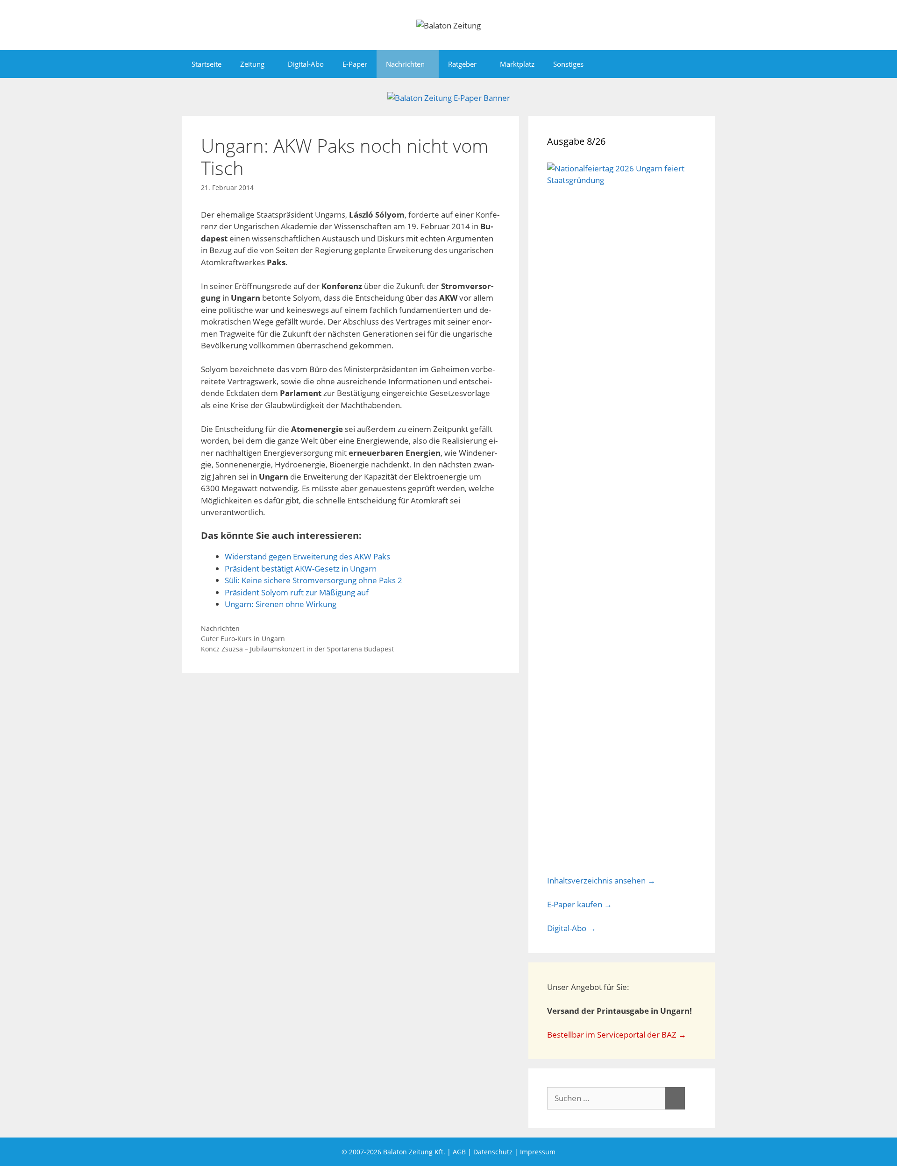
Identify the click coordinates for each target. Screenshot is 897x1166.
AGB (459, 1151)
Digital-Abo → (571, 928)
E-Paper (354, 64)
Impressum (537, 1151)
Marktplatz (517, 64)
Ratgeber (462, 64)
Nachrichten (405, 64)
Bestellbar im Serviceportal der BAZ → (616, 1034)
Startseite (206, 64)
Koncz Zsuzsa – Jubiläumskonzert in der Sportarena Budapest (297, 648)
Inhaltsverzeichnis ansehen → (601, 880)
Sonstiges (568, 64)
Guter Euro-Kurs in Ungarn (243, 638)
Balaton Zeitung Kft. (414, 1151)
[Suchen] (675, 1098)
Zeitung (252, 64)
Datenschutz (493, 1151)
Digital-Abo (306, 64)
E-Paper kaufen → (579, 904)
